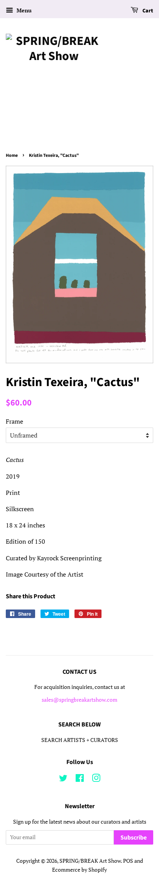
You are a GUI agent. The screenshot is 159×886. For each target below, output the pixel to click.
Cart (147, 11)
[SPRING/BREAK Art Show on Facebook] (79, 779)
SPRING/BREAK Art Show (90, 860)
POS (128, 860)
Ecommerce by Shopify (79, 869)
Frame (14, 421)
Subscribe (133, 837)
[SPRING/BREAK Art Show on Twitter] (63, 779)
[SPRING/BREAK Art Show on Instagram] (96, 779)
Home (12, 155)
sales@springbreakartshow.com (79, 699)
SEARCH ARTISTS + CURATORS (79, 740)
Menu (23, 10)
